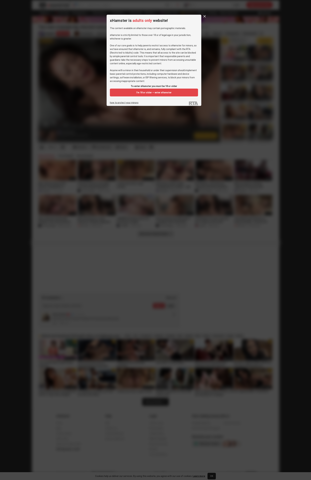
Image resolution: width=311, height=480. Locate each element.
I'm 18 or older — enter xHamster (154, 92)
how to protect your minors (124, 102)
